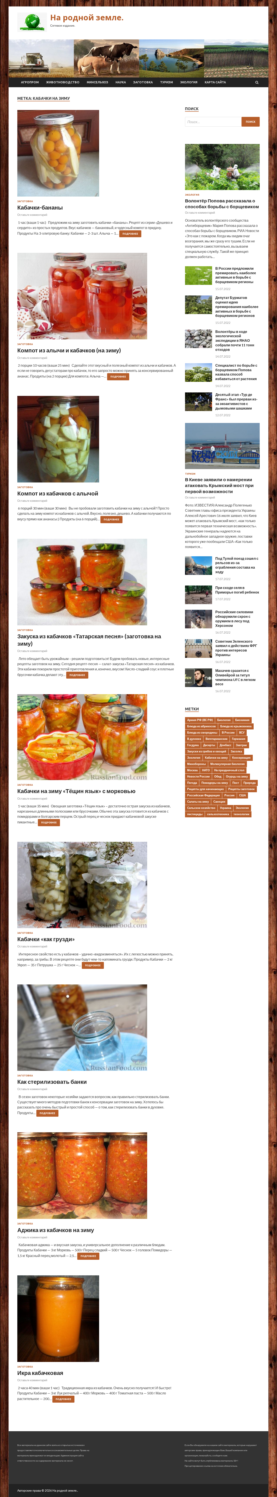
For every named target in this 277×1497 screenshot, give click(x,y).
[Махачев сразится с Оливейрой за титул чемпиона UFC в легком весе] (198, 686)
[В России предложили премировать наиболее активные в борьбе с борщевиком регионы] (198, 283)
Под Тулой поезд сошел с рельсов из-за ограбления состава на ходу (236, 565)
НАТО (206, 770)
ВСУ (242, 732)
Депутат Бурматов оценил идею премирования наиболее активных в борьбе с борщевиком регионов (236, 306)
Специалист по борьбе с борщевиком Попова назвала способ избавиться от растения (236, 372)
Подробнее (130, 233)
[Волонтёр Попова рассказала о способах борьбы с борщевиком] (222, 191)
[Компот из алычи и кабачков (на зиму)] (96, 298)
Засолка (236, 751)
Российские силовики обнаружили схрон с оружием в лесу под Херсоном (234, 618)
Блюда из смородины (202, 732)
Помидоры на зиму (214, 782)
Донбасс (225, 745)
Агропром (30, 82)
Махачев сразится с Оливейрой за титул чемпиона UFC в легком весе (235, 677)
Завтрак (241, 745)
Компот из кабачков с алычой (57, 493)
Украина (225, 808)
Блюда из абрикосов (201, 726)
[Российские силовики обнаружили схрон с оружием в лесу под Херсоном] (198, 627)
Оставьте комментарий (32, 214)
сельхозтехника (218, 814)
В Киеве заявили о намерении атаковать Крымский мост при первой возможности (219, 485)
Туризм (166, 82)
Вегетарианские (216, 738)
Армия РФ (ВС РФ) (200, 720)
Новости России (198, 776)
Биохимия (242, 720)
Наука (121, 82)
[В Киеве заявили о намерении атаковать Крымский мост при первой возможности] (222, 470)
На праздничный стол (229, 770)
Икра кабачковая (40, 1372)
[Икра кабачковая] (96, 1320)
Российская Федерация (203, 795)
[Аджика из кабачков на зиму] (96, 1177)
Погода (192, 782)
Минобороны (196, 764)
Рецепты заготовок (241, 789)
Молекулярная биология (227, 764)
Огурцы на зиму (237, 776)
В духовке (194, 738)
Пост (235, 782)
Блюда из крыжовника (235, 726)
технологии (241, 814)
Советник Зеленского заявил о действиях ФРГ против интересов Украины (236, 648)
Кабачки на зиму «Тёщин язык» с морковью (76, 790)
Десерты (209, 745)
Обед (217, 776)
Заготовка (143, 82)
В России (228, 732)
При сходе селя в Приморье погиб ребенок (237, 590)
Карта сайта (215, 82)
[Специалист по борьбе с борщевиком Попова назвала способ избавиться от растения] (198, 380)
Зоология (193, 757)
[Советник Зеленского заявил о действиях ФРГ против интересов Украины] (198, 656)
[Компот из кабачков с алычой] (96, 441)
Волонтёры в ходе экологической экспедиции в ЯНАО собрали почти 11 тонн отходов (234, 340)
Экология (188, 82)
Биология (224, 720)
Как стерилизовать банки (52, 1081)
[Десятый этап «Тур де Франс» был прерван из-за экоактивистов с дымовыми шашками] (198, 410)
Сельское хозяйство (201, 808)
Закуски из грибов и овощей (206, 751)
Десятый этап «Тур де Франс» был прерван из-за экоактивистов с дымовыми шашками (236, 401)
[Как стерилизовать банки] (96, 1029)
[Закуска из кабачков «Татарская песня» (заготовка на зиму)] (96, 584)
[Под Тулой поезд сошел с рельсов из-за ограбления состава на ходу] (198, 573)
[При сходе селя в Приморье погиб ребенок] (198, 603)
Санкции (219, 801)
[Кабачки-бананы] (96, 155)
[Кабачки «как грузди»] (96, 887)
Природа (249, 782)
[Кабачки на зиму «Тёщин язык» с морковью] (96, 739)
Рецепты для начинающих (205, 789)
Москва (192, 770)
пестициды (195, 814)
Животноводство (62, 82)
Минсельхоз (97, 82)
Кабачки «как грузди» (46, 939)
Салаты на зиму (198, 801)
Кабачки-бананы (40, 207)
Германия (238, 738)
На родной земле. (87, 17)
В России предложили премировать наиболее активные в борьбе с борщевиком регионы (235, 275)
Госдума (193, 745)
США (242, 795)
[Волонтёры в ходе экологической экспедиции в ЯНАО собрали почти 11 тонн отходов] (198, 347)
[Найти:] (222, 122)
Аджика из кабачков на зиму (55, 1229)
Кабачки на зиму (216, 757)
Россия (229, 795)
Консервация (241, 757)
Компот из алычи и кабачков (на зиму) (69, 350)
